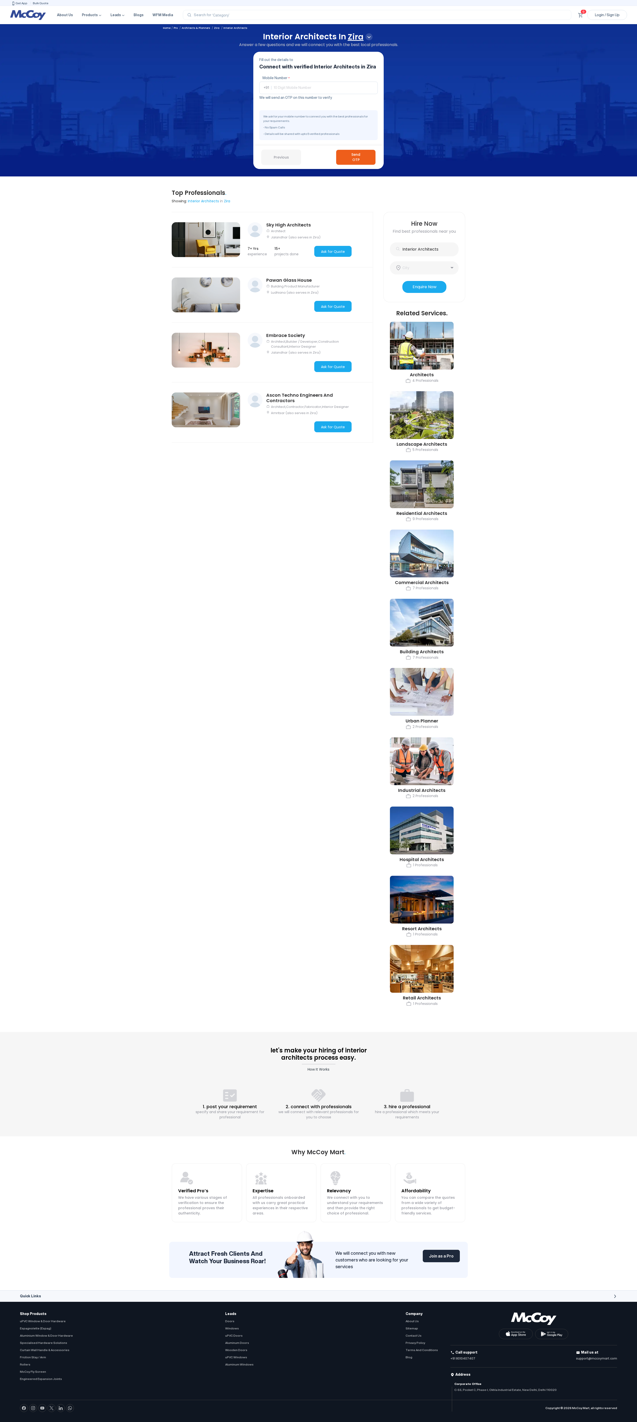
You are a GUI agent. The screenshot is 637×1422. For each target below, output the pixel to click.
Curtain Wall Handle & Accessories (44, 1350)
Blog (409, 1357)
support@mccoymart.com (596, 1358)
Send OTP (355, 157)
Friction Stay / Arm (33, 1357)
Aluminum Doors (237, 1342)
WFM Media (163, 15)
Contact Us (414, 1335)
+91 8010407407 (462, 1358)
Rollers (25, 1364)
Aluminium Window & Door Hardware (46, 1335)
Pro (176, 28)
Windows (232, 1328)
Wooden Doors (236, 1350)
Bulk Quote (41, 3)
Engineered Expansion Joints (41, 1378)
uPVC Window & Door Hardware (43, 1321)
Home (166, 28)
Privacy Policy (415, 1342)
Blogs (139, 15)
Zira (217, 28)
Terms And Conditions (422, 1350)
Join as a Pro (441, 1256)
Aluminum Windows (239, 1364)
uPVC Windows (236, 1357)
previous (281, 157)
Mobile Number (276, 78)
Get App (21, 3)
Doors (229, 1321)
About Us (65, 15)
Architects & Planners (196, 28)
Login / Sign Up (607, 15)
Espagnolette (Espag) (35, 1328)
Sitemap (412, 1328)
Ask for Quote (333, 251)
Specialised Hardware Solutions (43, 1342)
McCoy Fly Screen (33, 1371)
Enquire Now (424, 287)
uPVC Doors (234, 1335)
